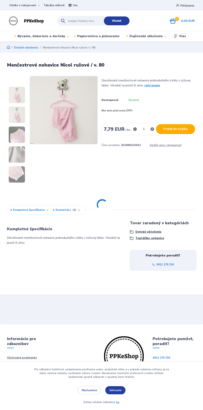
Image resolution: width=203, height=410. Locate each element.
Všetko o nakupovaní (22, 5)
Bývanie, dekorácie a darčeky (41, 36)
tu (117, 402)
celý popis (152, 85)
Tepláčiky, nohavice (149, 238)
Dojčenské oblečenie (146, 36)
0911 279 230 (165, 264)
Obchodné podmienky (22, 358)
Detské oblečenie (26, 47)
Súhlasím (115, 390)
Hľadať (116, 21)
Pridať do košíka (175, 129)
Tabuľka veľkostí (54, 5)
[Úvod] (28, 20)
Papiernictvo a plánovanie (98, 36)
